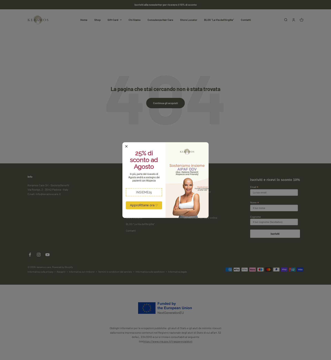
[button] (144, 192)
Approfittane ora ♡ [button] (144, 205)
